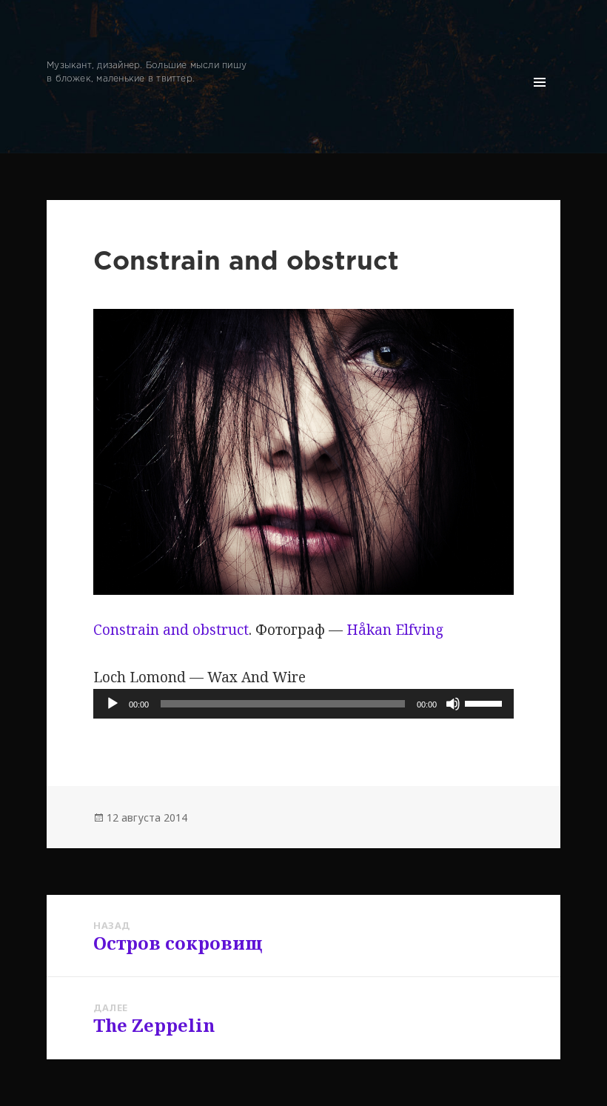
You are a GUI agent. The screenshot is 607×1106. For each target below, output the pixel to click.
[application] (303, 704)
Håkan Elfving (394, 629)
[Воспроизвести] (112, 703)
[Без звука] (453, 703)
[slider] (485, 702)
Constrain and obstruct (171, 629)
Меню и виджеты (540, 102)
